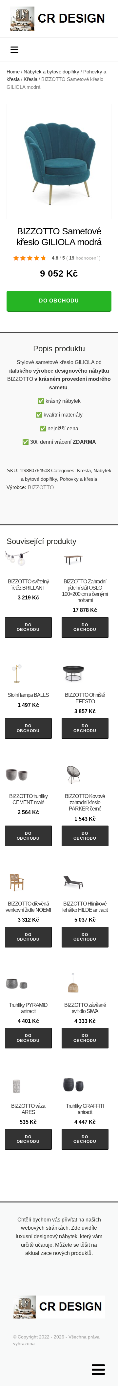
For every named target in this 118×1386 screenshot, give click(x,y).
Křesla (30, 79)
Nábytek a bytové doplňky (51, 71)
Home (13, 71)
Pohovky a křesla (78, 479)
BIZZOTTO (41, 487)
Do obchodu (59, 300)
